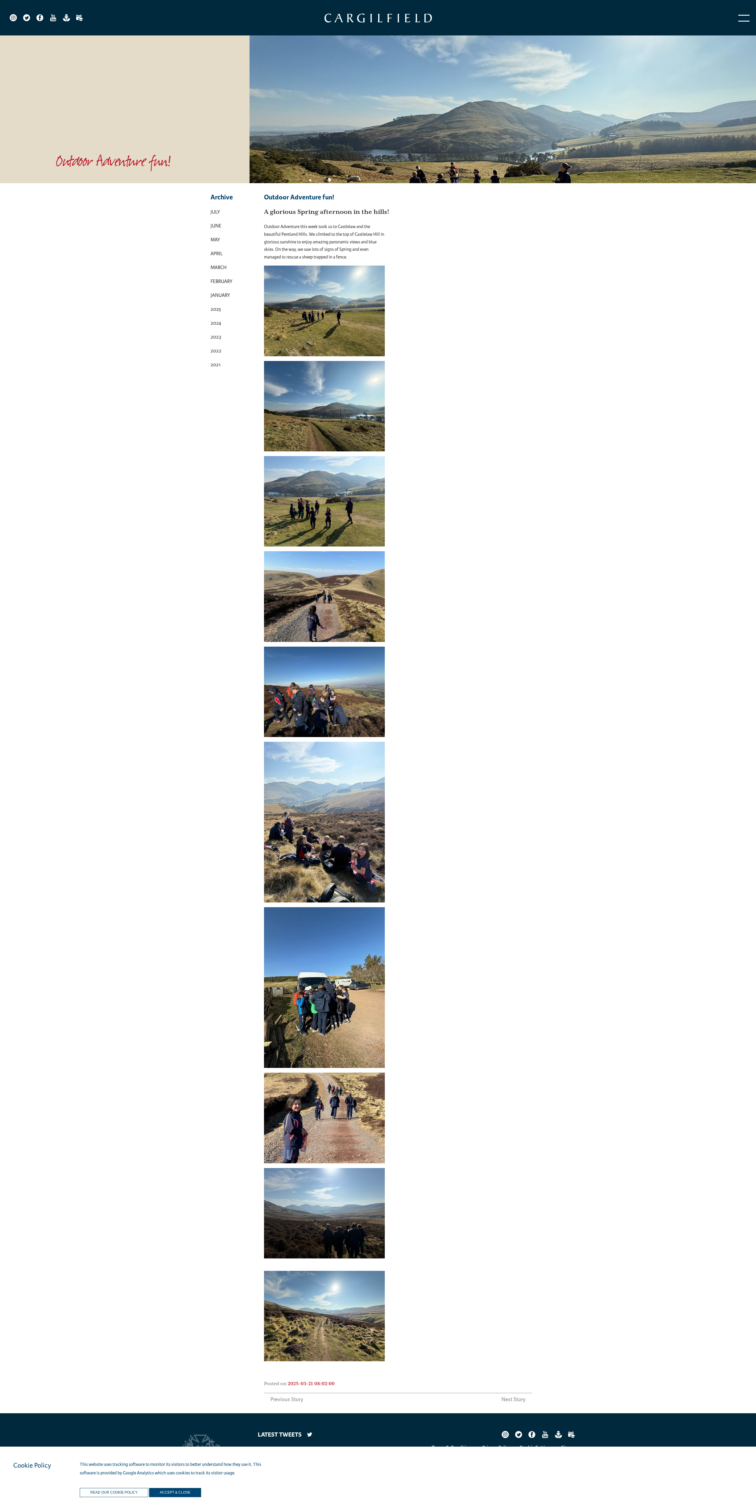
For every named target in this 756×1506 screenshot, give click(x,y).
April (217, 254)
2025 (216, 309)
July (215, 212)
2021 (216, 365)
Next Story (513, 1399)
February (221, 281)
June (216, 226)
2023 (216, 337)
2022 (216, 351)
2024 (216, 323)
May (215, 240)
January (220, 295)
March (219, 267)
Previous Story (287, 1399)
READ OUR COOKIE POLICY (114, 1492)
